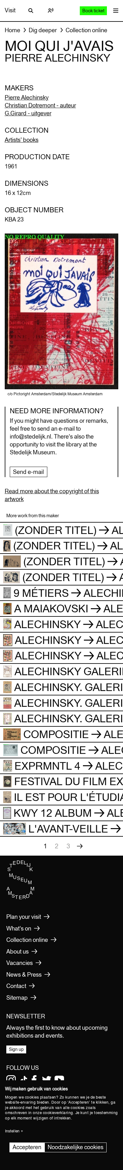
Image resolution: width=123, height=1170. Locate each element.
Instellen (12, 1131)
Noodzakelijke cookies (75, 1147)
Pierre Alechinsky (27, 97)
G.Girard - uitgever (28, 113)
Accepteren (27, 1147)
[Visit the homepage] (20, 897)
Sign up (16, 1049)
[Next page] (80, 846)
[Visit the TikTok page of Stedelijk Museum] (23, 1080)
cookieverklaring (58, 1113)
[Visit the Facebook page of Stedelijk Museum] (34, 1080)
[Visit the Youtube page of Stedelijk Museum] (59, 1080)
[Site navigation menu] (114, 10)
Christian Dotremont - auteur (40, 105)
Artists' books (21, 139)
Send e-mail (28, 472)
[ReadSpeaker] (50, 10)
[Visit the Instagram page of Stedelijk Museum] (11, 1080)
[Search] (31, 10)
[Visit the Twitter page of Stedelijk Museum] (46, 1080)
